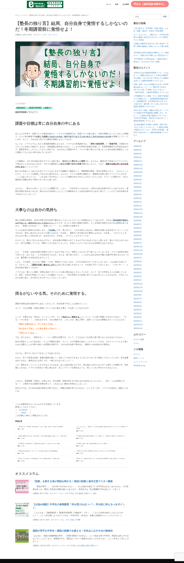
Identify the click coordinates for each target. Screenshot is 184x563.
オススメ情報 (138, 339)
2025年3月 (137, 198)
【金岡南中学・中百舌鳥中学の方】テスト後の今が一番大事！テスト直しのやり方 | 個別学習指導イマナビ (150, 104)
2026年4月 (137, 150)
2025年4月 (137, 194)
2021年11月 (138, 328)
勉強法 (81, 493)
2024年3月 (137, 239)
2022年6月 (137, 302)
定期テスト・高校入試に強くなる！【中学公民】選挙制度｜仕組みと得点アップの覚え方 (101, 458)
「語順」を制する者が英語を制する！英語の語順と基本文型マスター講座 (73, 481)
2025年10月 (138, 172)
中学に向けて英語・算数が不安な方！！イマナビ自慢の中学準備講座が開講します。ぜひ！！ (151, 113)
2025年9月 (137, 176)
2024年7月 (137, 224)
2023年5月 (137, 265)
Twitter (23, 413)
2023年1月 (137, 280)
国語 (87, 546)
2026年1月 (137, 161)
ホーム (108, 4)
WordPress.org (139, 366)
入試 (76, 493)
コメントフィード (140, 362)
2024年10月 (138, 217)
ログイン (136, 354)
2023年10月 (138, 254)
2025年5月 (137, 191)
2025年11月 (138, 169)
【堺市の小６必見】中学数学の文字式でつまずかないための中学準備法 (96, 451)
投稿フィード (138, 358)
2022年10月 (138, 291)
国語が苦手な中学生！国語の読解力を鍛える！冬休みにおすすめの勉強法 (73, 530)
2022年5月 (137, 306)
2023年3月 (137, 273)
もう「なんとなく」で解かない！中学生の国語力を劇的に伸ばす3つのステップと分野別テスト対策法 (151, 37)
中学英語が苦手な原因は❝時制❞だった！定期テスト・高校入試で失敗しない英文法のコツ (101, 436)
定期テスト (88, 493)
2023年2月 (137, 276)
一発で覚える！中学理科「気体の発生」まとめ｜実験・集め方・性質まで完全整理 (40, 426)
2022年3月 (137, 314)
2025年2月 (137, 202)
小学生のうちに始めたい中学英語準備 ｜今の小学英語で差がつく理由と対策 (38, 458)
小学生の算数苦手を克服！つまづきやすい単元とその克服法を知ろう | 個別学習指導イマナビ (151, 78)
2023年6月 (137, 261)
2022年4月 (137, 310)
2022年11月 (138, 287)
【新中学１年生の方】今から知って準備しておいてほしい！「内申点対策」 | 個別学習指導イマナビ (150, 89)
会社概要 (125, 4)
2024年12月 (138, 209)
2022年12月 (138, 284)
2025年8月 (137, 180)
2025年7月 (137, 183)
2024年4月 (137, 235)
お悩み (72, 520)
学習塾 (78, 520)
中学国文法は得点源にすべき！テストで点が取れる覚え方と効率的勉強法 (38, 451)
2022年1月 (137, 321)
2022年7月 (137, 299)
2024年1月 (137, 243)
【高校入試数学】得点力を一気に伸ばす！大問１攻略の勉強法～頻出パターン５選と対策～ (42, 436)
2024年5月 (137, 232)
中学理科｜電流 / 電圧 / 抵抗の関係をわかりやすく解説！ (92, 443)
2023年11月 (138, 250)
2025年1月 (137, 206)
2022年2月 (137, 317)
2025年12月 (138, 165)
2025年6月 (137, 187)
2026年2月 (137, 157)
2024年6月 (137, 228)
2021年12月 (138, 325)
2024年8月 (137, 221)
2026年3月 (137, 154)
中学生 (71, 493)
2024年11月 (138, 213)
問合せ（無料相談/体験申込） (150, 4)
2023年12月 (138, 247)
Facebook (23, 410)
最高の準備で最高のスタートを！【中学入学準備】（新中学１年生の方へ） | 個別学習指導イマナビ (150, 118)
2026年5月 (137, 146)
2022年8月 (137, 295)
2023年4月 (137, 269)
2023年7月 (137, 258)
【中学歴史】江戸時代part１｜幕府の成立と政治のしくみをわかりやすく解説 (39, 443)
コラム (24, 15)
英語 (94, 493)
